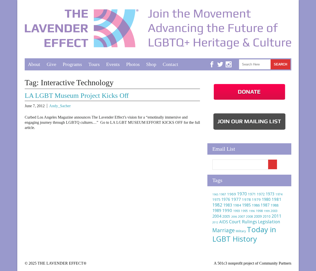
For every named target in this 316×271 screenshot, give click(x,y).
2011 (276, 216)
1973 (270, 194)
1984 (237, 205)
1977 (236, 199)
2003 (274, 211)
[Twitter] (220, 61)
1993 (236, 211)
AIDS (223, 222)
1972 (261, 194)
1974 (279, 194)
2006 (234, 216)
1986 (256, 205)
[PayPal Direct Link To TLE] (249, 100)
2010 (267, 216)
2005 (226, 216)
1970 (242, 194)
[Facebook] (212, 61)
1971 (252, 194)
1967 (222, 194)
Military (241, 231)
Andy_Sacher (60, 106)
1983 (227, 205)
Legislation (269, 222)
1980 (266, 199)
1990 (227, 210)
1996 (252, 211)
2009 (258, 216)
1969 (231, 193)
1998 (259, 211)
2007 (241, 216)
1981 (276, 199)
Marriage (223, 230)
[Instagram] (228, 61)
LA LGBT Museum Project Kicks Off (77, 95)
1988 (274, 205)
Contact (170, 64)
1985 (246, 205)
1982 (217, 205)
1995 (244, 211)
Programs (72, 64)
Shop (151, 64)
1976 (225, 199)
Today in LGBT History (244, 234)
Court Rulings (243, 222)
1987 (265, 205)
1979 (256, 199)
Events (113, 64)
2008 (249, 216)
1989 (216, 210)
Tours (94, 64)
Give (51, 64)
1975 (216, 199)
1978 (246, 199)
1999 (267, 211)
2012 (215, 222)
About (34, 64)
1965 (215, 194)
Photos (133, 64)
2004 (216, 216)
